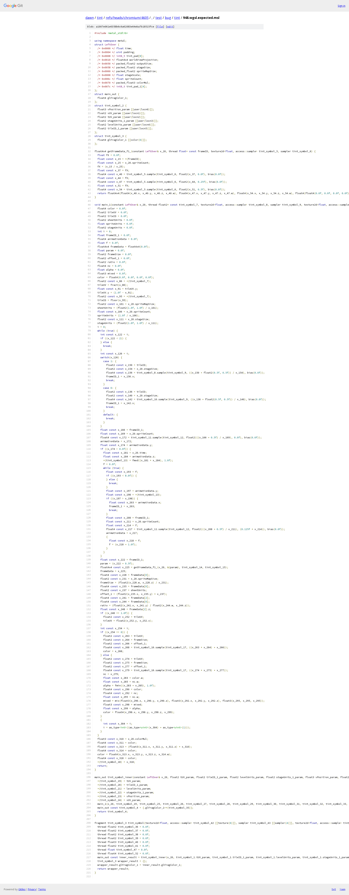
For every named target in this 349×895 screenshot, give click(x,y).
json (342, 889)
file (160, 26)
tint (100, 17)
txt (334, 889)
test (158, 17)
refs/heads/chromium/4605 (127, 17)
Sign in (341, 5)
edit (170, 26)
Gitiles (21, 889)
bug (168, 17)
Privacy (32, 889)
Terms (42, 889)
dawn (89, 17)
